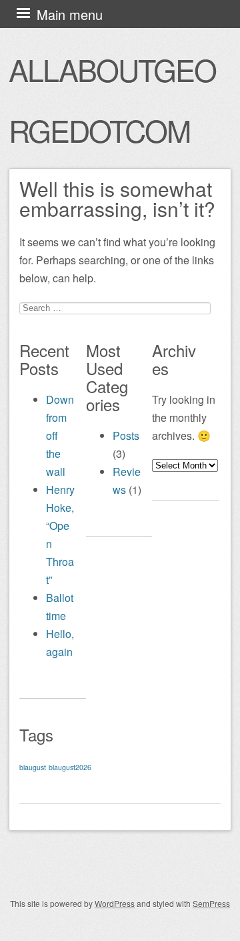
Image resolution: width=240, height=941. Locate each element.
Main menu (70, 14)
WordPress (115, 903)
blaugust (32, 767)
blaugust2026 (70, 767)
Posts (126, 435)
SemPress (211, 903)
